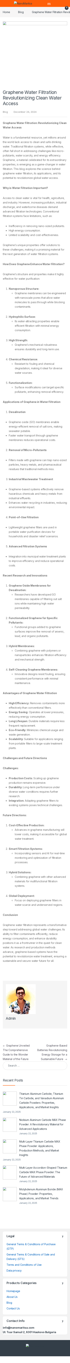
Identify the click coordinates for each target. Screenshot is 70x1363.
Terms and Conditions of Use (24, 1264)
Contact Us (13, 1308)
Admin (11, 1018)
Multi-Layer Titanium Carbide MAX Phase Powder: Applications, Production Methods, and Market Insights (39, 1148)
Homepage (13, 1291)
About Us (12, 1296)
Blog (21, 12)
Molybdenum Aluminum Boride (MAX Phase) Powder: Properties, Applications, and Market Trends (41, 1194)
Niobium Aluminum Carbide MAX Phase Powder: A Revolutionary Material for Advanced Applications (42, 1124)
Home (6, 12)
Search (49, 3)
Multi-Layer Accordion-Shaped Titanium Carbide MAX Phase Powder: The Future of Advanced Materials (43, 1172)
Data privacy (14, 1270)
